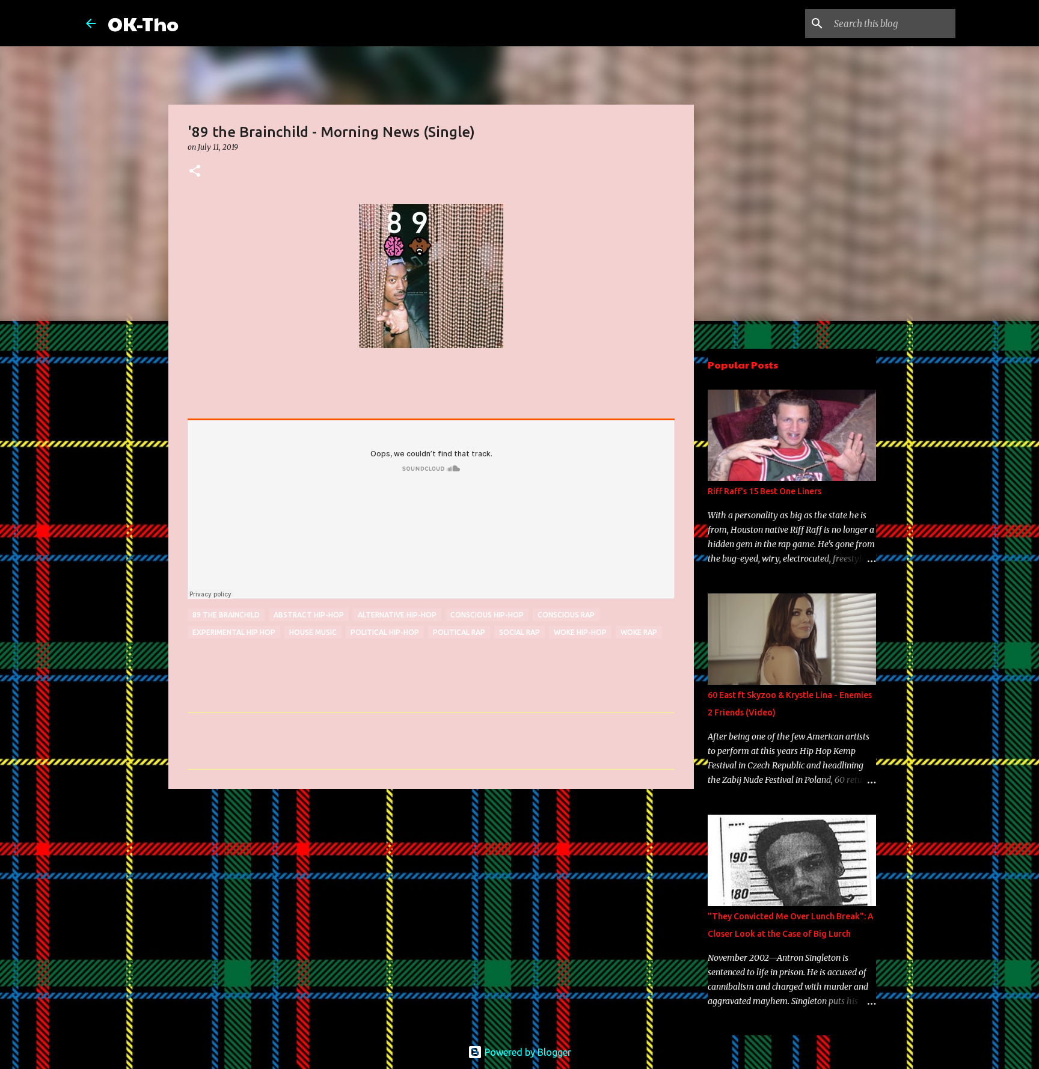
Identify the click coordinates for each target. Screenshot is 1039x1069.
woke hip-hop (580, 632)
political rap (459, 632)
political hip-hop (385, 632)
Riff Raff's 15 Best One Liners (764, 491)
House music (313, 632)
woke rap (639, 632)
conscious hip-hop (487, 615)
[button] (195, 172)
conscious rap (566, 615)
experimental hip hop (233, 632)
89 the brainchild (226, 615)
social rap (519, 632)
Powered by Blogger (526, 1052)
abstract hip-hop (309, 615)
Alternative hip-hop (397, 615)
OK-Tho (143, 23)
